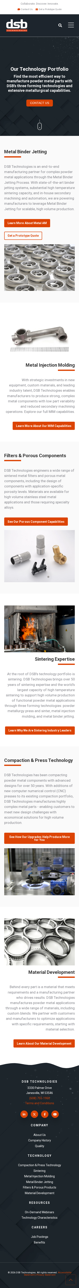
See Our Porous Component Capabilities (36, 521)
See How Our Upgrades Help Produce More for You (39, 838)
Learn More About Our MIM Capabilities (43, 426)
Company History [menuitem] (39, 1140)
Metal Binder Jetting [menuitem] (39, 1182)
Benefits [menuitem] (39, 1242)
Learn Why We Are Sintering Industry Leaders (39, 730)
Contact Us (27, 9)
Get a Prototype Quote (50, 9)
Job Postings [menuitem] (39, 1236)
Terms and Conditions (39, 1103)
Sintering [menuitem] (39, 1170)
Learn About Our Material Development (44, 1043)
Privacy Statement (45, 1275)
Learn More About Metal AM (27, 223)
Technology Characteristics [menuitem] (39, 1217)
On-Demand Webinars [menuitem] (39, 1212)
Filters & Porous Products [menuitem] (39, 1187)
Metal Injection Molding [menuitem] (39, 1176)
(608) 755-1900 (39, 1098)
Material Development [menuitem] (39, 1193)
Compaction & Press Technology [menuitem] (39, 1165)
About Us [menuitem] (39, 1135)
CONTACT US (39, 103)
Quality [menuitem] (39, 1146)
